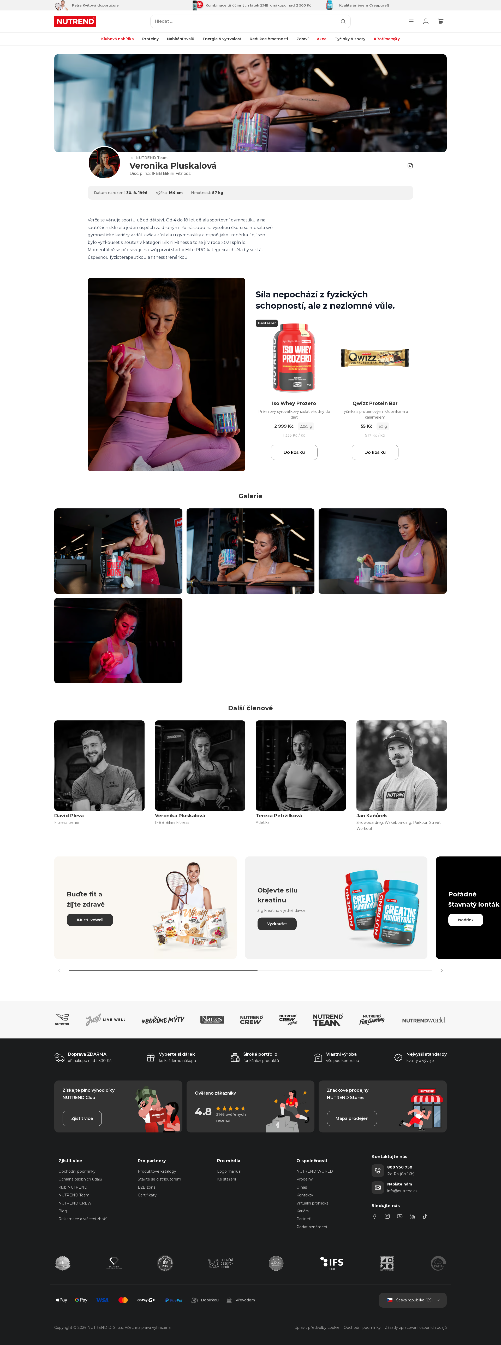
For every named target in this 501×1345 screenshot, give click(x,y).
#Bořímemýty (387, 39)
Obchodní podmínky (77, 1171)
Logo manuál (229, 1171)
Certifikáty (147, 1195)
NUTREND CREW (75, 1203)
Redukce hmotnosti (269, 39)
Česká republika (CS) (414, 1300)
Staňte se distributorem (159, 1179)
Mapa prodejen (352, 1118)
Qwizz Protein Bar (375, 403)
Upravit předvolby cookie (316, 1327)
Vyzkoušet (277, 923)
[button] (441, 970)
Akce (321, 39)
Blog (62, 1211)
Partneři (303, 1219)
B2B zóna (147, 1187)
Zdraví (302, 39)
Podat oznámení (311, 1227)
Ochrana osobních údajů (80, 1179)
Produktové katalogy (157, 1171)
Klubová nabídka (117, 39)
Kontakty (304, 1195)
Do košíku (294, 452)
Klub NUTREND (72, 1187)
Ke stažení (226, 1179)
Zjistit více (82, 1118)
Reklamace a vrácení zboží (82, 1219)
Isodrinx (466, 920)
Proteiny (150, 39)
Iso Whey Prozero (294, 403)
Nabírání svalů (180, 39)
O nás (301, 1187)
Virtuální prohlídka (312, 1203)
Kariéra (302, 1211)
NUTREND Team (152, 157)
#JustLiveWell (89, 920)
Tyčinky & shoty (350, 39)
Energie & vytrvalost (222, 39)
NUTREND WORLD (314, 1171)
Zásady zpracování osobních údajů (416, 1327)
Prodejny (304, 1179)
